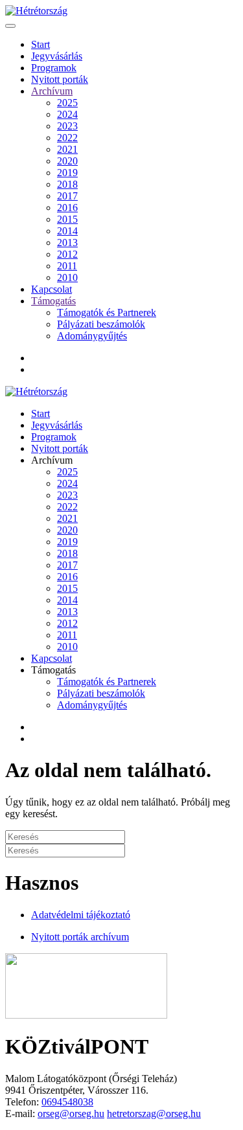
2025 (67, 102)
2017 (67, 195)
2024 (67, 114)
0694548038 (67, 1101)
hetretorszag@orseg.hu (154, 1113)
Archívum (52, 90)
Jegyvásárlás (56, 56)
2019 (67, 172)
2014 (67, 230)
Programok (53, 67)
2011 (67, 265)
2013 (67, 242)
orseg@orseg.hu (71, 1113)
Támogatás (53, 300)
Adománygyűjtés (92, 335)
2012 (67, 254)
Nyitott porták (59, 79)
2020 (67, 160)
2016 (67, 207)
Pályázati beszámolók (101, 324)
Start (40, 44)
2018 (67, 184)
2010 (67, 277)
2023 (67, 125)
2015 (67, 219)
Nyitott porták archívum (80, 936)
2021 (67, 149)
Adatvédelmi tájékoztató (80, 914)
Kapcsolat (51, 289)
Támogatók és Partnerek (106, 312)
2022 (67, 137)
